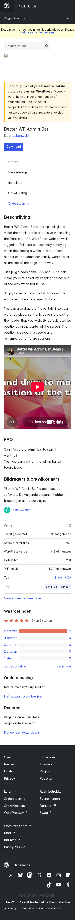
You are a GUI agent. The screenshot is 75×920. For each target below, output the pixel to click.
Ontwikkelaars (14, 806)
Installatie (15, 183)
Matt (9, 833)
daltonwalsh (21, 136)
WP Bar (65, 586)
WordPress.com (17, 826)
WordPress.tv (16, 813)
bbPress (12, 840)
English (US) (63, 577)
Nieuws (9, 764)
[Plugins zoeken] (46, 46)
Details (13, 162)
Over (7, 757)
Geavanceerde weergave (22, 598)
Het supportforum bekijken (23, 696)
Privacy (9, 778)
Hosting (9, 771)
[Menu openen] (68, 6)
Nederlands (21, 865)
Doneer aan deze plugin (21, 732)
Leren (8, 791)
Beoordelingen (18, 172)
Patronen (46, 778)
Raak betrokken (51, 791)
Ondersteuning (18, 203)
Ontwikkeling (17, 193)
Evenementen (50, 799)
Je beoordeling (15, 666)
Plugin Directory (14, 18)
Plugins (45, 771)
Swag (46, 813)
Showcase (47, 757)
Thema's (46, 764)
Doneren (48, 806)
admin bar (52, 586)
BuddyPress (15, 847)
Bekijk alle (63, 666)
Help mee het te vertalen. (37, 32)
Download (14, 146)
